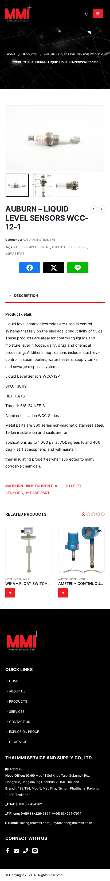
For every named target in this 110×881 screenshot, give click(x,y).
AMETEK (63, 579)
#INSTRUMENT (39, 247)
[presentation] (12, 138)
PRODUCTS (18, 701)
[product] (29, 550)
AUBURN (29, 240)
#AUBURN (21, 247)
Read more (10, 592)
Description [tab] (26, 295)
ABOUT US (17, 691)
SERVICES (17, 712)
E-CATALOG (18, 742)
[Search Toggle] (87, 14)
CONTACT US (19, 722)
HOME (14, 681)
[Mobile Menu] (98, 13)
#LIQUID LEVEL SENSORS (69, 247)
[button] (83, 514)
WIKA (26, 579)
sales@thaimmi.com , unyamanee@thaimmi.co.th (55, 823)
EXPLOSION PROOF (24, 732)
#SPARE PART (14, 253)
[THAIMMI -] (18, 13)
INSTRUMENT (46, 240)
